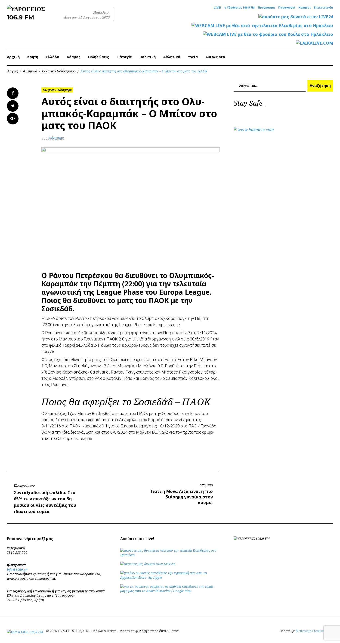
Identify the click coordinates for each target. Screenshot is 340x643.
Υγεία (193, 56)
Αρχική (13, 56)
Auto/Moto (215, 56)
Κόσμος (73, 56)
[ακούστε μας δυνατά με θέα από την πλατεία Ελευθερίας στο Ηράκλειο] (170, 555)
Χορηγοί (305, 7)
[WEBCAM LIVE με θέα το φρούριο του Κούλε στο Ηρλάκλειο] (268, 34)
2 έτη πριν (56, 138)
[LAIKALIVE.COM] (314, 43)
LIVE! (217, 7)
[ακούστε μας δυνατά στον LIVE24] (295, 17)
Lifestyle (124, 56)
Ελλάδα (52, 56)
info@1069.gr (17, 569)
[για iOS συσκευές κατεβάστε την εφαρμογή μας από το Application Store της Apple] (170, 577)
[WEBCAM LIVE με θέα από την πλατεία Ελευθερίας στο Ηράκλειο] (262, 25)
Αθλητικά (171, 56)
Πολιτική (147, 56)
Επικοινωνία (323, 7)
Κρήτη (32, 56)
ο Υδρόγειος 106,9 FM (239, 7)
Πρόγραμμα (266, 7)
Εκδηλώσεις (98, 56)
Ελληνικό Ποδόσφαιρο (59, 71)
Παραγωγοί (286, 7)
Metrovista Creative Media (314, 631)
